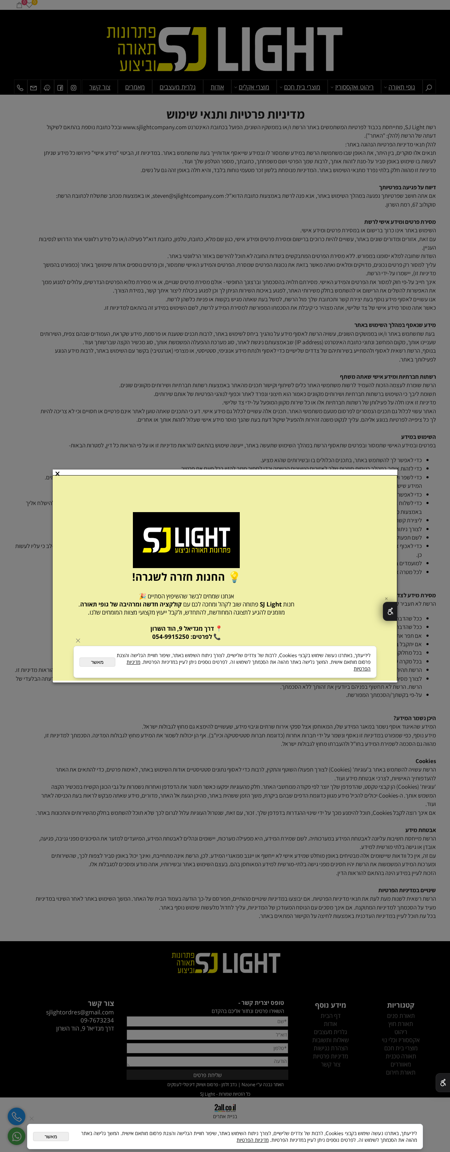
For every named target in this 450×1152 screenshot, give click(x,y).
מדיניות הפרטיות (253, 1140)
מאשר (51, 1136)
